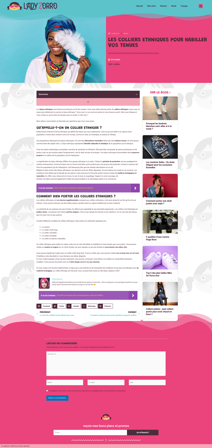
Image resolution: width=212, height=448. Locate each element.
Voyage (184, 6)
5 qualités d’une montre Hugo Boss (157, 238)
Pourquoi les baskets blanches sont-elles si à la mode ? (159, 126)
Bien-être (151, 6)
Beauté (139, 6)
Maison (163, 6)
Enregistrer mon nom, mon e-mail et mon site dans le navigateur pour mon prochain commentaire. (87, 391)
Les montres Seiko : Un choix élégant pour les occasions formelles (160, 165)
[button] (201, 6)
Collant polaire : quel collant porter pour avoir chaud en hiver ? (159, 311)
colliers (117, 64)
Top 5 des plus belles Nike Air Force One (159, 274)
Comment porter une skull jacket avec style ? (158, 202)
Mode (173, 6)
